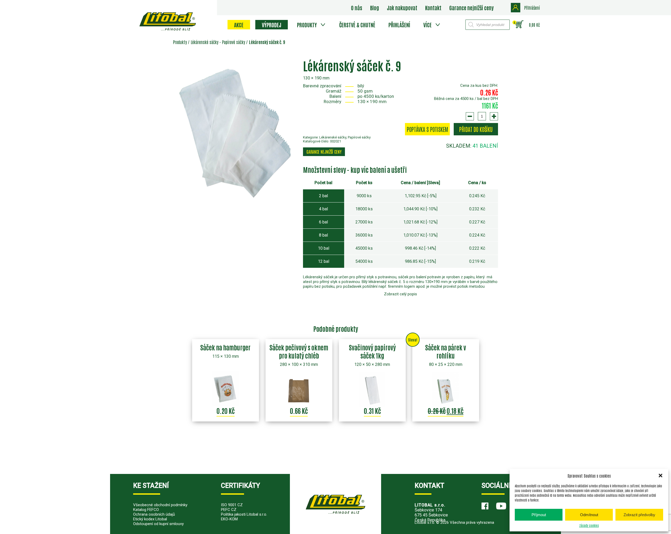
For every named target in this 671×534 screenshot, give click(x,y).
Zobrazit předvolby (639, 514)
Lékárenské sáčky (204, 42)
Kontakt (433, 7)
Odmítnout (589, 514)
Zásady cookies (589, 525)
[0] (519, 24)
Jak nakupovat (402, 7)
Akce (238, 24)
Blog (374, 7)
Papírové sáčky (233, 42)
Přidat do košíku (476, 129)
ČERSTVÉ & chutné (357, 24)
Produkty (307, 24)
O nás (356, 7)
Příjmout (539, 514)
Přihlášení (399, 24)
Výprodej (271, 24)
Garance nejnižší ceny (471, 7)
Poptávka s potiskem (427, 129)
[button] (660, 475)
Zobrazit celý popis (400, 294)
